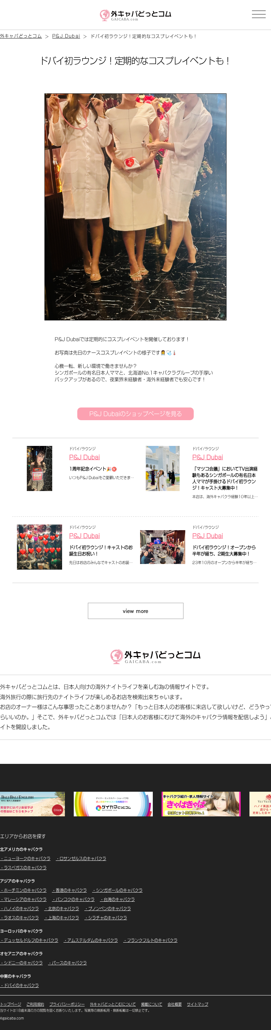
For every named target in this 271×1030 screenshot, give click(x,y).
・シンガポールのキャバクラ (117, 890)
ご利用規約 (35, 1004)
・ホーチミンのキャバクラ (23, 890)
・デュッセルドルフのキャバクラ (29, 940)
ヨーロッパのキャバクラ (21, 931)
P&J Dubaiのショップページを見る (135, 414)
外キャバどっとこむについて (113, 1004)
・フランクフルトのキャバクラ (150, 940)
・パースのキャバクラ (67, 963)
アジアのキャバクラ (17, 881)
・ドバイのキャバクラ (19, 985)
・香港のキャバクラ (69, 890)
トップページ (10, 1004)
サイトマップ (197, 1004)
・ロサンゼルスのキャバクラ (81, 858)
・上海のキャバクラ (61, 918)
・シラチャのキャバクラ (105, 918)
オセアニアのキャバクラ (21, 954)
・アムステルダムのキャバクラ (91, 940)
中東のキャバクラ (15, 976)
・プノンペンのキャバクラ (107, 909)
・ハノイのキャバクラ (19, 909)
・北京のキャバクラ (61, 909)
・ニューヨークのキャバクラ (25, 858)
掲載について (151, 1004)
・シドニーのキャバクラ (21, 963)
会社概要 (175, 1004)
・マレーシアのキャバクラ (23, 899)
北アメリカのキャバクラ (21, 849)
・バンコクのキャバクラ (73, 899)
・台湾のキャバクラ (117, 899)
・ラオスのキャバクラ (19, 918)
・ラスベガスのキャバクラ (23, 868)
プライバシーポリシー (67, 1004)
